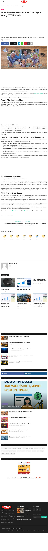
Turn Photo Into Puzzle (27, 210)
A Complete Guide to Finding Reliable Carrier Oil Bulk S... (19, 342)
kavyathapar (10, 344)
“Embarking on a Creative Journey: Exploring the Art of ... (23, 516)
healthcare (36, 448)
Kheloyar (7, 453)
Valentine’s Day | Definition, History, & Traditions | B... (19, 336)
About (28, 530)
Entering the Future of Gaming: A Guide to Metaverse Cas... (24, 520)
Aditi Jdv (18, 291)
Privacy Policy (23, 530)
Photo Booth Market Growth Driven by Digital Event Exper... (24, 288)
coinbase (34, 451)
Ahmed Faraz (35, 283)
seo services (28, 451)
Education (14, 451)
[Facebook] (34, 509)
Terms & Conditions (16, 530)
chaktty (9, 356)
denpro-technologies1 (12, 350)
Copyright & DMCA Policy (41, 530)
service (3, 451)
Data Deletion (33, 530)
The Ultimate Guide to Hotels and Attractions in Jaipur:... (19, 417)
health (6, 448)
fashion (26, 448)
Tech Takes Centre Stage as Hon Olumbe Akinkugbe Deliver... (20, 354)
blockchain (42, 448)
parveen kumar (11, 362)
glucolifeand (3, 291)
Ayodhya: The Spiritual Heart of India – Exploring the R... (19, 423)
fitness (3, 453)
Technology (8, 451)
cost (2, 448)
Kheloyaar (13, 453)
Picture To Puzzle (16, 210)
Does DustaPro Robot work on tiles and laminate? (7, 288)
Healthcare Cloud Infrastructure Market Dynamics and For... (6, 305)
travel (10, 448)
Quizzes (5, 6)
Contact (9, 530)
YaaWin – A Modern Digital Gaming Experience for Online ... (39, 281)
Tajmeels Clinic (20, 448)
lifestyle (42, 451)
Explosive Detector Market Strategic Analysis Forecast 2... (40, 304)
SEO (38, 451)
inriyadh (14, 448)
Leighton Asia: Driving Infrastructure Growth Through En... (24, 305)
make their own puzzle (39, 93)
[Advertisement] (24, 26)
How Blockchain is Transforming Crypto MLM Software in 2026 (13, 224)
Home (2, 6)
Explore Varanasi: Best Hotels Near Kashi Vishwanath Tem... (20, 411)
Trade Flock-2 (19, 308)
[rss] (40, 509)
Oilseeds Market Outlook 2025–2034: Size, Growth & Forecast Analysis (35, 224)
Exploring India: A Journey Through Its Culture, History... (19, 429)
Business (31, 448)
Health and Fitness (20, 451)
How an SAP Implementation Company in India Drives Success (20, 348)
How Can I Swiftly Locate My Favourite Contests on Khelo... (20, 361)
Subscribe (44, 517)
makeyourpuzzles (6, 39)
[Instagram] (37, 509)
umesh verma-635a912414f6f (13, 337)
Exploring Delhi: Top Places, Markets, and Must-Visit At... (19, 436)
